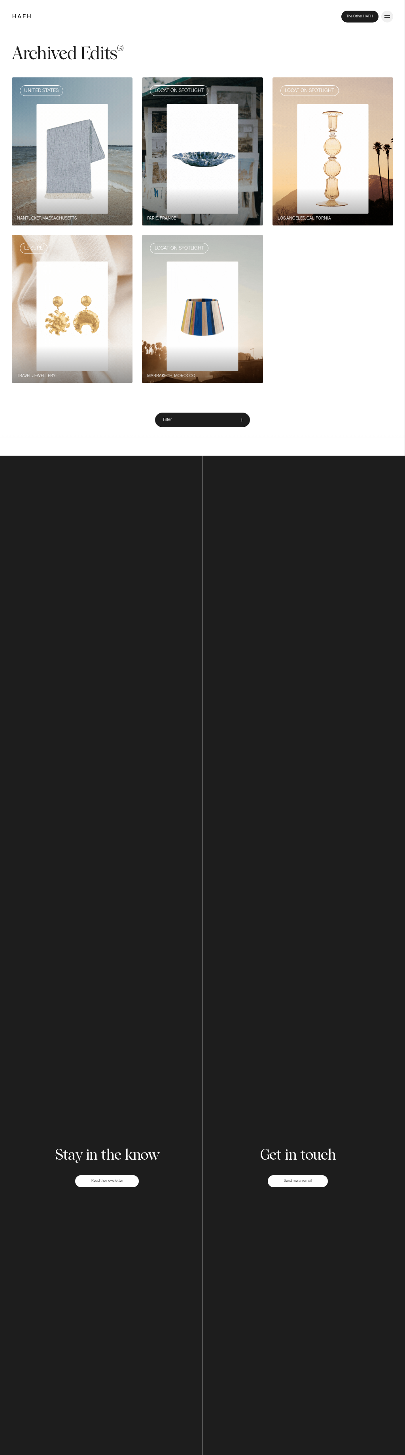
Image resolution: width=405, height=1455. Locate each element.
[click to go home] (21, 16)
